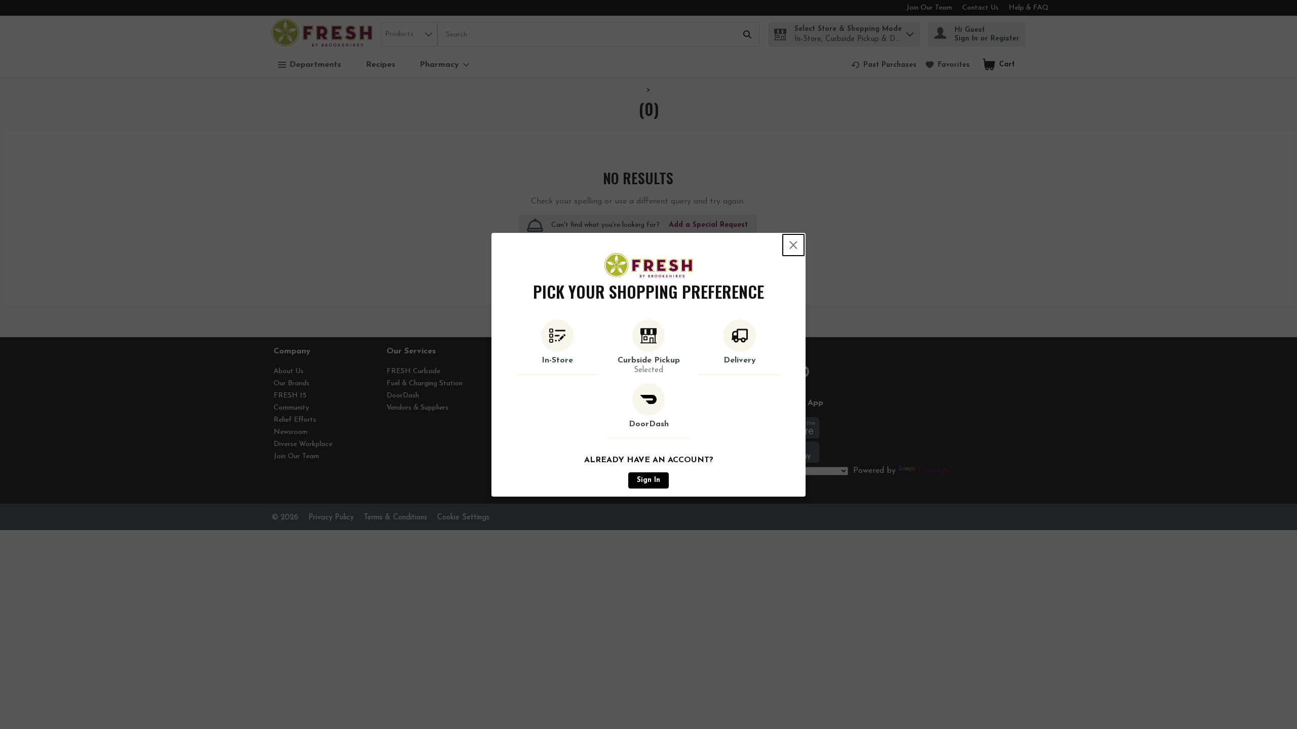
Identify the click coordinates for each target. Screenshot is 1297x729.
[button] (557, 347)
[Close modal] (793, 245)
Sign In (648, 480)
